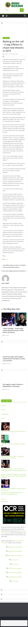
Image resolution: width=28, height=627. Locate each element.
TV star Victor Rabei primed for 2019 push (13, 271)
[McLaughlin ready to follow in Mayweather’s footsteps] (14, 370)
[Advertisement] (14, 623)
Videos (2, 418)
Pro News (3, 405)
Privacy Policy (4, 501)
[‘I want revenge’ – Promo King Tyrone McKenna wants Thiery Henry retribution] (14, 313)
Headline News (6, 38)
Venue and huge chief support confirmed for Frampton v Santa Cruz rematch (14, 359)
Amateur (3, 410)
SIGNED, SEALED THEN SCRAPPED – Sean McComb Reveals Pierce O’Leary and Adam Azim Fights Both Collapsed (13, 476)
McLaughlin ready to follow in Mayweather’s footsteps (13, 385)
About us (3, 499)
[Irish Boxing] (3, 16)
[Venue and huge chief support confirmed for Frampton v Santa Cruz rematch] (14, 342)
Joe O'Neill (16, 54)
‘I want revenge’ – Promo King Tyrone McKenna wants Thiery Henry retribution (13, 330)
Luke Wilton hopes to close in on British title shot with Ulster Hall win (14, 266)
